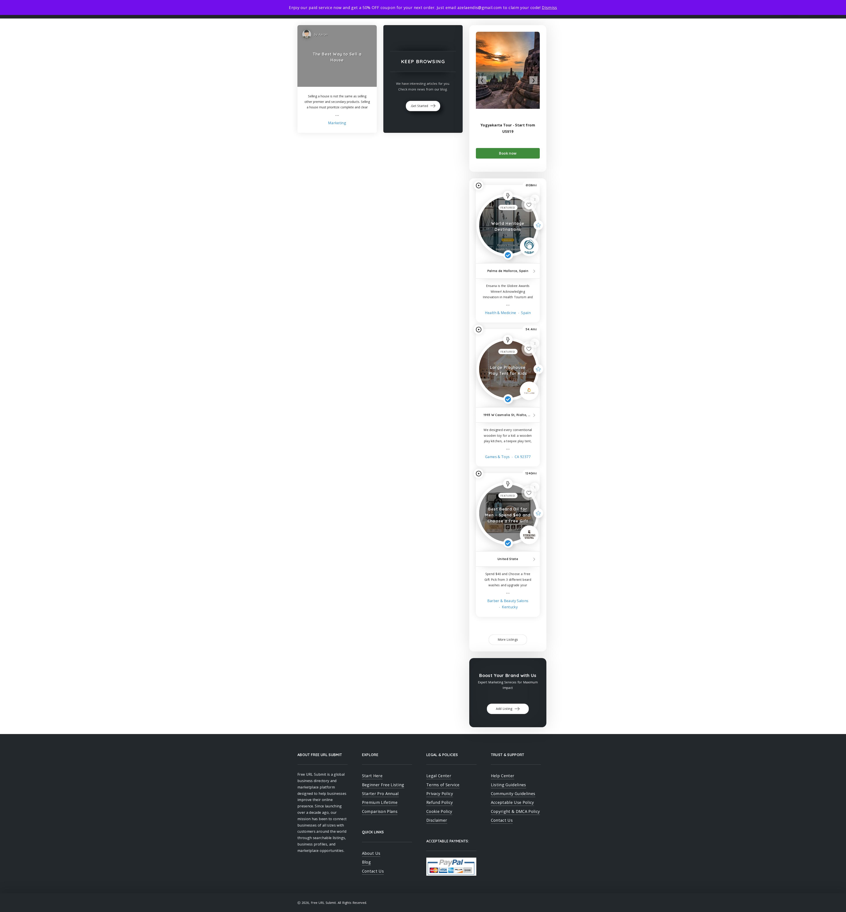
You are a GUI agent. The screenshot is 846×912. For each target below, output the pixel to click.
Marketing (337, 122)
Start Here (372, 775)
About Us (371, 853)
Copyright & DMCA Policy (515, 811)
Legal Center (438, 775)
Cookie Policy (439, 811)
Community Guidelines (513, 793)
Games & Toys (497, 456)
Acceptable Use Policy (512, 802)
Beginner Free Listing (383, 784)
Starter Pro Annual (380, 793)
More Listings (508, 639)
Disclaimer (436, 820)
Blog (366, 862)
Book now (507, 153)
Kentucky (509, 607)
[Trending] (508, 195)
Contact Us (373, 871)
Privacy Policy (439, 793)
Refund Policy (439, 802)
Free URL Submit (323, 903)
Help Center (502, 775)
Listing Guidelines (508, 784)
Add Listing (504, 709)
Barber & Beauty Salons (508, 600)
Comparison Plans (380, 811)
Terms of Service (443, 784)
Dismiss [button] (549, 7)
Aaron (323, 34)
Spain (525, 312)
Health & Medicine (500, 312)
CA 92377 (522, 456)
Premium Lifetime (380, 802)
